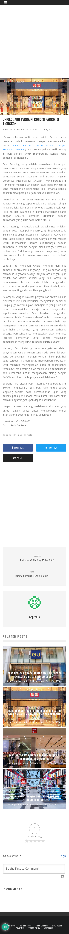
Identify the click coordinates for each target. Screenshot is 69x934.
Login (62, 855)
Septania (8, 129)
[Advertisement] (34, 41)
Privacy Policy (34, 928)
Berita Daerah (25, 926)
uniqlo (28, 434)
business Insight (13, 434)
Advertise (20, 928)
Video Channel (42, 926)
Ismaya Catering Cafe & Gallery (31, 574)
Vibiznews (11, 926)
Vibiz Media (57, 926)
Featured (21, 129)
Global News (32, 129)
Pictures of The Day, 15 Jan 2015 (37, 558)
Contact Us (48, 928)
